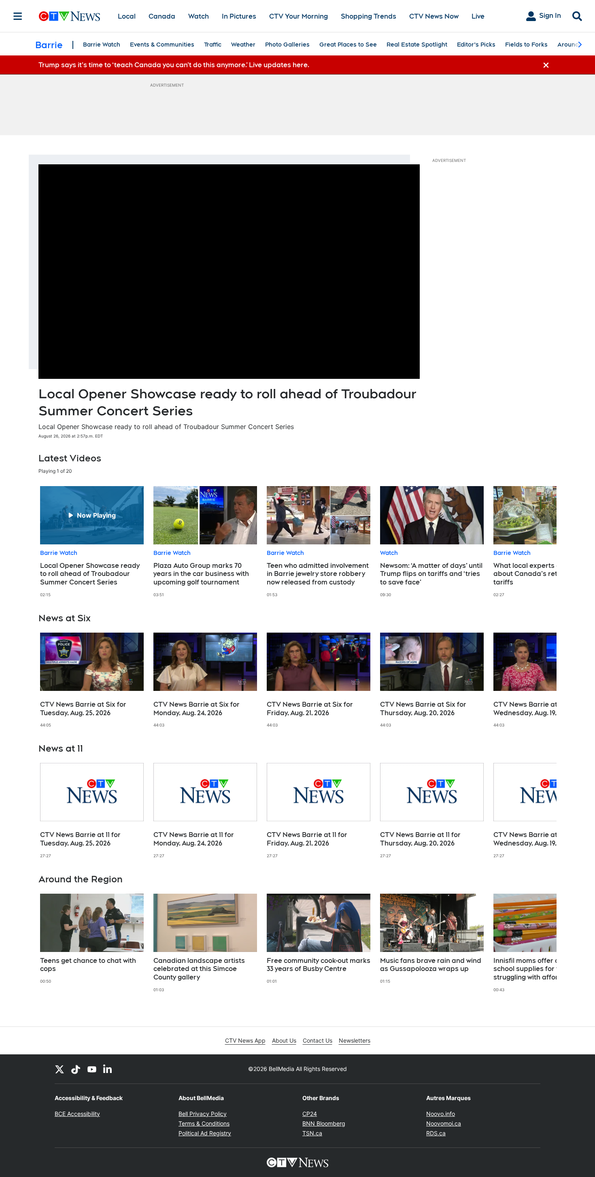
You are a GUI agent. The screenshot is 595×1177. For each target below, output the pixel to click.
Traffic (212, 44)
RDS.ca (436, 1133)
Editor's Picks (476, 44)
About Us (284, 1040)
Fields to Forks (526, 44)
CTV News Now (434, 16)
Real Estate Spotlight (417, 44)
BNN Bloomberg (323, 1123)
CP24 (309, 1113)
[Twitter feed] (59, 1069)
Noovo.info (440, 1113)
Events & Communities (162, 44)
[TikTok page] (76, 1069)
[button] (540, 541)
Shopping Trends (368, 16)
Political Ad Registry (204, 1133)
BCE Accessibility (77, 1113)
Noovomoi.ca (443, 1123)
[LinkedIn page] (108, 1069)
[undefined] (92, 541)
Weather (243, 44)
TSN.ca (312, 1133)
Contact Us (317, 1040)
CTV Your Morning (298, 16)
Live (478, 16)
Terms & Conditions (204, 1123)
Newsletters (354, 1040)
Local (127, 16)
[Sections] (18, 16)
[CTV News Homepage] (69, 16)
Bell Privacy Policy (202, 1113)
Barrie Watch (101, 44)
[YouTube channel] (92, 1069)
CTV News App (245, 1040)
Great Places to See (348, 44)
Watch (198, 16)
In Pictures (239, 16)
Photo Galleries (287, 44)
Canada (162, 16)
